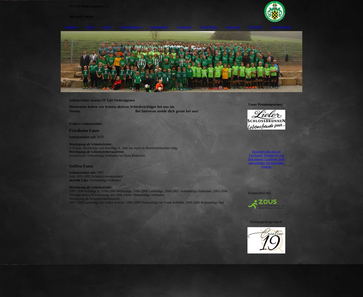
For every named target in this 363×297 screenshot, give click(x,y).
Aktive (106, 27)
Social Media (208, 27)
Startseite (71, 27)
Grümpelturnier (281, 27)
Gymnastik (184, 27)
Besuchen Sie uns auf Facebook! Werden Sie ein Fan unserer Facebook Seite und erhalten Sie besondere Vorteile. (266, 159)
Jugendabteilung (130, 27)
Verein (89, 27)
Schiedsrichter (159, 27)
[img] (181, 11)
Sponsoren (233, 27)
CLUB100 (255, 27)
